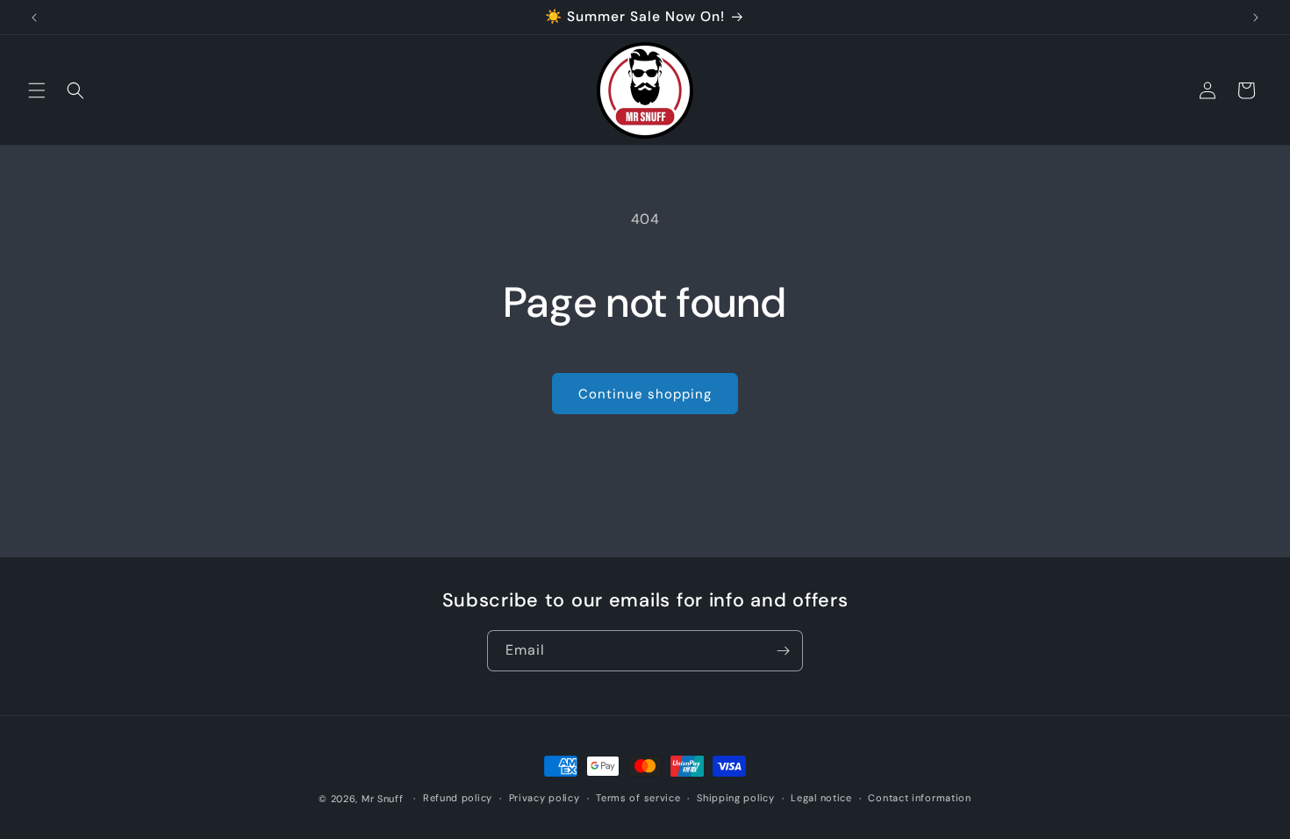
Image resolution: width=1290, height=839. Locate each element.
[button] (37, 90)
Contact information (919, 798)
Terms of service (638, 798)
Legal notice (821, 798)
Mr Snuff (383, 798)
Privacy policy (544, 798)
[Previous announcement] (34, 17)
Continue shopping (645, 394)
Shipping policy (736, 798)
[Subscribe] (782, 650)
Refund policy (457, 798)
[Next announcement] (1255, 17)
